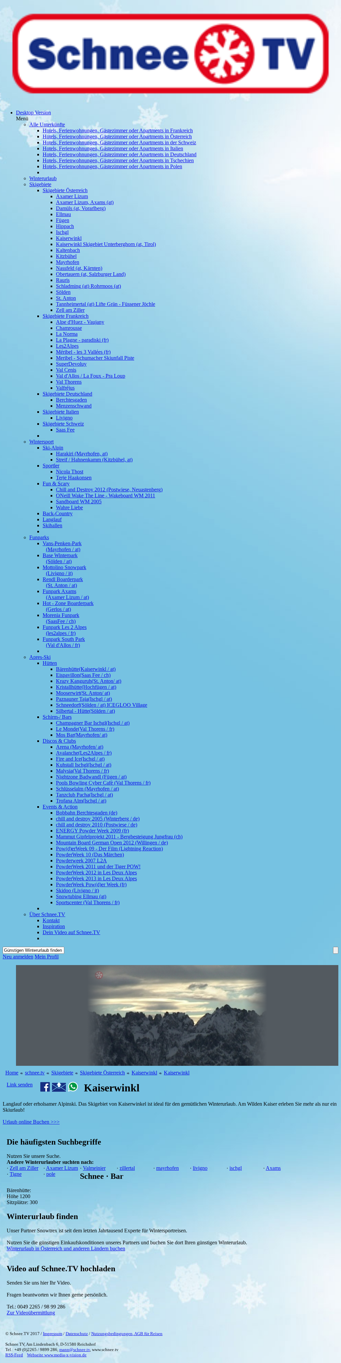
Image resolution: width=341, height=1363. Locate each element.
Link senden (20, 1084)
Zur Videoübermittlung (31, 1312)
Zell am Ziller (24, 1168)
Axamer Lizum (62, 1168)
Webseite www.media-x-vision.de (57, 1354)
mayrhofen (167, 1168)
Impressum (52, 1333)
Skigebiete (62, 1072)
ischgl (235, 1168)
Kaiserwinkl (144, 1072)
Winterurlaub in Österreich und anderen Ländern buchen (66, 1248)
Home (11, 1072)
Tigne (16, 1174)
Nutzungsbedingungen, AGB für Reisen (127, 1333)
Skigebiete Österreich (102, 1072)
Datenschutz (77, 1333)
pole (50, 1174)
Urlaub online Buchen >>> (31, 1122)
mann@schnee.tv (74, 1349)
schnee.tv (35, 1072)
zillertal (127, 1168)
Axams (273, 1168)
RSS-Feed (14, 1354)
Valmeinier (94, 1168)
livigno (200, 1168)
